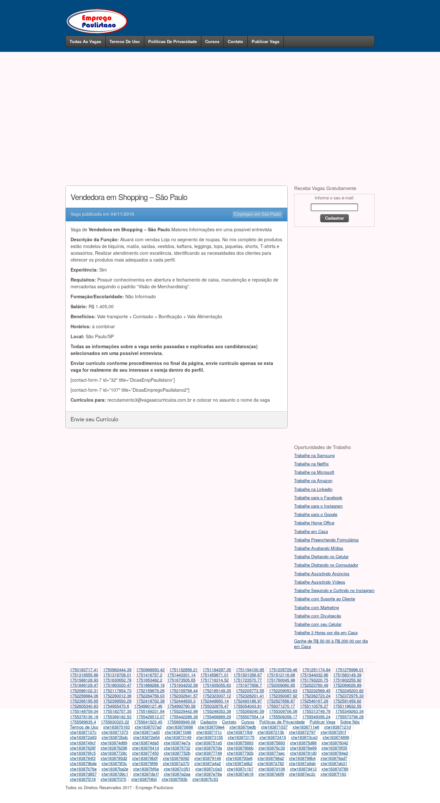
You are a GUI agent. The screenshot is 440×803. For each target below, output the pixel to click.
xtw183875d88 (303, 743)
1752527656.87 (281, 701)
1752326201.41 (250, 696)
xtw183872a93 (83, 737)
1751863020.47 (117, 685)
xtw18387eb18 (240, 774)
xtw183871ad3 (146, 732)
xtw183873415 (272, 737)
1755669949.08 (181, 722)
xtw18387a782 (270, 763)
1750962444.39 (117, 669)
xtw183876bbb (240, 748)
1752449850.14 (214, 701)
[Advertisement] (220, 109)
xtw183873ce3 (304, 737)
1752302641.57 (183, 696)
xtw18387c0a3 (208, 769)
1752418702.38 (150, 701)
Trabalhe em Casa (311, 531)
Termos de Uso (125, 41)
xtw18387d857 (83, 774)
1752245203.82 (349, 690)
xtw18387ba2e (114, 769)
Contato (235, 41)
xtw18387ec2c (302, 774)
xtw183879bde (83, 763)
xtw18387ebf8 (271, 774)
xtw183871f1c (209, 732)
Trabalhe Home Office (314, 523)
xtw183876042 (334, 743)
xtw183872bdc (114, 737)
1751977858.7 (249, 685)
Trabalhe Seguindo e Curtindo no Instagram (334, 590)
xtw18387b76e (83, 769)
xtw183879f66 (145, 763)
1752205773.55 (250, 690)
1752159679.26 (150, 690)
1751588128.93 (84, 680)
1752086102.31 (84, 690)
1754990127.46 (148, 706)
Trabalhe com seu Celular (317, 624)
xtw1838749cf (83, 743)
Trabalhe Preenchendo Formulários (326, 540)
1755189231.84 (150, 711)
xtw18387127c (83, 732)
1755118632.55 (347, 706)
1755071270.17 (281, 706)
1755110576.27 (314, 706)
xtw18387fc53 (205, 779)
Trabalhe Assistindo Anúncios (321, 573)
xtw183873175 (241, 737)
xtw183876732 (177, 748)
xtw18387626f (83, 748)
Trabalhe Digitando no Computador (326, 565)
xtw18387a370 (176, 763)
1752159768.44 (183, 690)
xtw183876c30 (271, 748)
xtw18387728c (113, 753)
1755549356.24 (316, 716)
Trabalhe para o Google (315, 514)
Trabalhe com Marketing (316, 607)
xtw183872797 (302, 732)
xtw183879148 (207, 758)
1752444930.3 (182, 701)
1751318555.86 (84, 675)
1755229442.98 (183, 711)
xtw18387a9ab (302, 763)
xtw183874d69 (113, 743)
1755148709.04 (84, 711)
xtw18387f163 (333, 774)
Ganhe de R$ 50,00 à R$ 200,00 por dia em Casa (331, 643)
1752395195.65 (84, 701)
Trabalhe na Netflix (311, 464)
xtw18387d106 (271, 769)
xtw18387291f (333, 732)
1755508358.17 (283, 716)
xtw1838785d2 (113, 758)
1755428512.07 (150, 716)
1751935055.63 (217, 685)
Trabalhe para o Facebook (318, 497)
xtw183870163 (116, 727)
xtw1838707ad (148, 727)
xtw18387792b (240, 753)
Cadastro (208, 722)
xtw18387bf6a (146, 769)
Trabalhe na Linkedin (313, 489)
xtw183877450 (145, 753)
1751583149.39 (347, 675)
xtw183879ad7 (333, 758)
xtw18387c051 (177, 769)
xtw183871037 (274, 727)
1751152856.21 (183, 669)
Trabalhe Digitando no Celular (321, 556)
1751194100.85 (250, 669)
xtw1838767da (208, 748)
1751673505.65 (181, 680)
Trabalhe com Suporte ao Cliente (324, 599)
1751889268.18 (150, 685)
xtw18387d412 (303, 769)
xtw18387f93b (174, 779)
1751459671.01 (214, 675)
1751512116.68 (281, 675)
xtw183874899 (335, 737)
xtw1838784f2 (83, 758)
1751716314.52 (214, 680)
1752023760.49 (314, 685)
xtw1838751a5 (208, 743)
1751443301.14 (181, 675)
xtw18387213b (270, 732)
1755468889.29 (217, 716)
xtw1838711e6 (305, 727)
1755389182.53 (117, 716)
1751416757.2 (149, 675)
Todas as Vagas (85, 41)
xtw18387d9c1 (114, 774)
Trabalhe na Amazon (313, 480)
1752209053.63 (283, 690)
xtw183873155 (209, 737)
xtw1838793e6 (239, 758)
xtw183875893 (240, 743)
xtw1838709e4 (211, 727)
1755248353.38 (217, 711)
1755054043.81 (248, 706)
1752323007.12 (217, 696)
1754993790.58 (181, 706)
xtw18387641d (145, 748)
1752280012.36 (117, 696)
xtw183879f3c (114, 763)
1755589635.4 (83, 722)
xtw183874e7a (177, 743)
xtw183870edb (242, 727)
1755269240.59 (250, 711)
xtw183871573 (114, 732)
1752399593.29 (117, 701)
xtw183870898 (179, 727)
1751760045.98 (281, 680)
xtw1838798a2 (270, 758)
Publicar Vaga (265, 41)
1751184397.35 (217, 669)
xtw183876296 (113, 748)
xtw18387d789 (334, 769)
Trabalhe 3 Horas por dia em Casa (326, 632)
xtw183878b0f (145, 758)
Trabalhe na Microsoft (314, 472)
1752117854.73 (117, 690)
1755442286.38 (183, 716)
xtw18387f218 (83, 779)
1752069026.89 (347, 685)
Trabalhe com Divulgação (317, 616)
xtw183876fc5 (83, 753)
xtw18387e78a (208, 774)
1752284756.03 (150, 696)
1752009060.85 (281, 685)
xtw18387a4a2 (207, 763)
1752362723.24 (316, 696)
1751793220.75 (314, 680)
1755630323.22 (115, 722)
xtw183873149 (178, 737)
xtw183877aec (271, 753)
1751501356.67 (248, 675)
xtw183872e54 (146, 737)
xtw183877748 (208, 753)
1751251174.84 (316, 669)
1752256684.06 (84, 696)
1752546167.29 (314, 701)
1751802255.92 (347, 680)
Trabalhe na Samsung (314, 455)
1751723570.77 (248, 680)
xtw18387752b (177, 753)
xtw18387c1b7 (240, 769)
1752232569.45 (316, 690)
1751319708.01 (117, 675)
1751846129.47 (84, 685)
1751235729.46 (283, 669)
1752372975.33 (349, 696)
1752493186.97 (248, 701)
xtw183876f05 (334, 748)
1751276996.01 (349, 669)
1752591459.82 (347, 701)
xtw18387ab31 (333, 763)
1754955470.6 (116, 706)
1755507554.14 (250, 716)
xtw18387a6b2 (239, 763)
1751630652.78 (117, 680)
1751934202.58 (183, 685)
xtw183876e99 (303, 748)
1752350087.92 (283, 696)
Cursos (212, 41)
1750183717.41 (84, 669)
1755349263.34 (349, 711)
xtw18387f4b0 (144, 779)
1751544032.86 (314, 675)
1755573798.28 (349, 716)
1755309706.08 (283, 711)
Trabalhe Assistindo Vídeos (319, 582)
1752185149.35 (217, 690)
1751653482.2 (149, 680)
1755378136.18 (84, 716)
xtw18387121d (337, 727)
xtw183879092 (176, 758)
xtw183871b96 (178, 732)
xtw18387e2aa (177, 774)
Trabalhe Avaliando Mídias (318, 548)
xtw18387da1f (146, 774)
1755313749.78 (316, 711)
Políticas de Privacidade (172, 41)
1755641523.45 (148, 722)
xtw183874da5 (145, 743)
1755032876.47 (214, 706)
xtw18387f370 (113, 779)
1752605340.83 (84, 706)
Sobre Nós (350, 722)
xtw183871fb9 (240, 732)
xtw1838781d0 (303, 753)
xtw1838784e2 (334, 753)
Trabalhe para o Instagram (318, 506)
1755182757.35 (117, 711)
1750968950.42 (150, 669)
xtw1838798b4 (302, 758)
